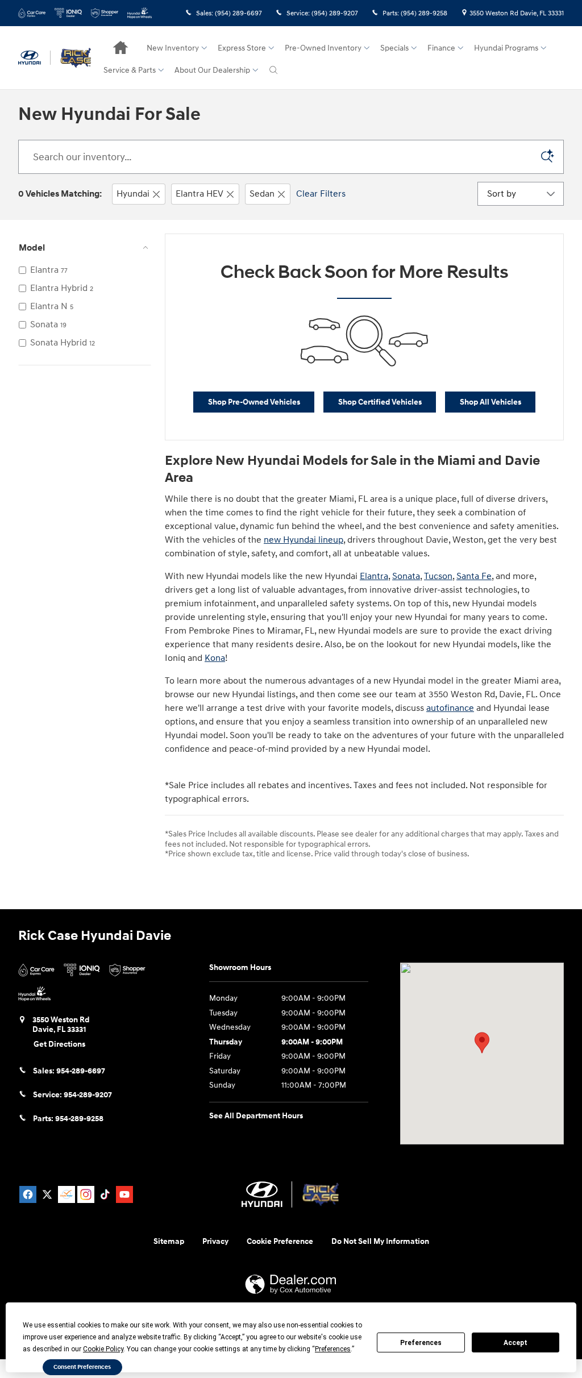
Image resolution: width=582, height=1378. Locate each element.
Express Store (242, 48)
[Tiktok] (105, 1194)
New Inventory (173, 48)
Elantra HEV (199, 193)
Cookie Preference (280, 1241)
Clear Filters (321, 193)
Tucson (438, 576)
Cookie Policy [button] (103, 1349)
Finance (441, 48)
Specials (394, 48)
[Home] (34, 58)
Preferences (421, 1343)
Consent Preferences (82, 1367)
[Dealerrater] (66, 1194)
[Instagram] (85, 1194)
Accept (515, 1343)
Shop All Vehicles (490, 402)
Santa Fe (474, 576)
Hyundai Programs (506, 48)
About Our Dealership (212, 70)
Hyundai (133, 193)
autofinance (450, 708)
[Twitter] (47, 1194)
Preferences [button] (333, 1349)
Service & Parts (129, 70)
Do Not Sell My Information (380, 1241)
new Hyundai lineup (303, 540)
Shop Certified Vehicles (380, 402)
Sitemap (168, 1241)
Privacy (215, 1241)
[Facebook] (27, 1194)
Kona (215, 658)
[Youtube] (124, 1194)
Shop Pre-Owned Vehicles (254, 402)
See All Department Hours (256, 1116)
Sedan (262, 193)
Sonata (406, 576)
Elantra (374, 576)
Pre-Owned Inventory (323, 48)
